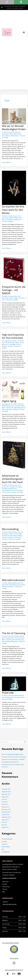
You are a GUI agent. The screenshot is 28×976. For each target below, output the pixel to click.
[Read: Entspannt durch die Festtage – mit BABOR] (14, 271)
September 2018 (6, 817)
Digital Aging (9, 401)
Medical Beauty (6, 406)
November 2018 (6, 812)
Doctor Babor (6, 136)
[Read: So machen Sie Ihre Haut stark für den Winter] (14, 188)
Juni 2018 (4, 822)
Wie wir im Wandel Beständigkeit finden (14, 127)
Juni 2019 (4, 799)
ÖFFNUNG (7, 3)
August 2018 (5, 819)
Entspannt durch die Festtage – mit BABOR (14, 290)
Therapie (4, 539)
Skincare (10, 346)
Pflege (16, 298)
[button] (23, 32)
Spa (16, 132)
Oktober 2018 (5, 814)
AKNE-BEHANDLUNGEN (9, 904)
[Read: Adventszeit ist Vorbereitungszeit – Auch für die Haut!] (14, 457)
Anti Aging (19, 487)
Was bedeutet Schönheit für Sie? (10, 762)
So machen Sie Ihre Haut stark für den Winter (13, 210)
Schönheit (21, 298)
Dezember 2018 (6, 809)
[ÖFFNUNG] (7, 1)
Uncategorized (6, 341)
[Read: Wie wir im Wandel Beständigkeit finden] (14, 116)
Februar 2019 (5, 807)
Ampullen (12, 487)
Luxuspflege (12, 344)
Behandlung (13, 585)
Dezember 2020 (6, 789)
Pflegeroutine (18, 218)
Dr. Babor (5, 132)
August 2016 (5, 827)
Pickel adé (8, 692)
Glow (15, 488)
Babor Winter (18, 134)
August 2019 (5, 797)
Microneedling (10, 529)
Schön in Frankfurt (7, 219)
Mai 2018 (4, 825)
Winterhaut (16, 219)
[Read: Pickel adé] (14, 684)
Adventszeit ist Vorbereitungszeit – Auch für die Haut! (13, 479)
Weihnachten (14, 136)
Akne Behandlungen (7, 839)
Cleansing (9, 640)
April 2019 (4, 802)
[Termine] (21, 1)
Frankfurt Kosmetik (7, 488)
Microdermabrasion (18, 640)
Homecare (11, 132)
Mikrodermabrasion (13, 580)
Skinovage (9, 409)
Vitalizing (15, 409)
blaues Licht (9, 407)
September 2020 (6, 791)
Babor (11, 134)
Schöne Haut (5, 492)
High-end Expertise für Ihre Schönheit (13, 336)
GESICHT (5, 902)
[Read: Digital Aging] (14, 390)
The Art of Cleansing (13, 633)
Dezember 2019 (6, 794)
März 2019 (5, 804)
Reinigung (14, 641)
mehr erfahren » (7, 162)
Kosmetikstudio (6, 490)
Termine (21, 3)
